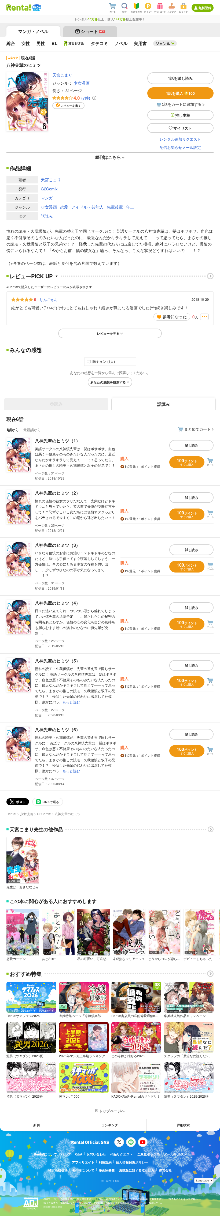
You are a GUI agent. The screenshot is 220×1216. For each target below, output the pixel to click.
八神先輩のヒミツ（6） (57, 729)
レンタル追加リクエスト (180, 139)
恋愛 (64, 207)
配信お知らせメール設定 (180, 147)
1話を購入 (180, 93)
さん (48, 299)
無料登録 (205, 7)
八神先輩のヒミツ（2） (57, 493)
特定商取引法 (58, 1170)
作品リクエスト (121, 1154)
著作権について (83, 1170)
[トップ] (18, 7)
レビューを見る (108, 333)
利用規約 (105, 1162)
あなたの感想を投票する (108, 382)
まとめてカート (197, 429)
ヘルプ (66, 1154)
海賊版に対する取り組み (137, 1170)
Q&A (78, 1154)
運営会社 (165, 1170)
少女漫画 (82, 83)
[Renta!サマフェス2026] (36, 7)
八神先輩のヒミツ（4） (57, 603)
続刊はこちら (108, 157)
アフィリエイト (83, 1162)
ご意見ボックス (148, 1154)
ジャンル (162, 43)
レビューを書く (70, 106)
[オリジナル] (74, 43)
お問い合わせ (96, 1154)
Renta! (11, 813)
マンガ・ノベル (33, 31)
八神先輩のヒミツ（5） (57, 661)
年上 (130, 207)
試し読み (191, 445)
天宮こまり (62, 75)
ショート (93, 31)
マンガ (47, 198)
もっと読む (71, 702)
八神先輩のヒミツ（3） (57, 545)
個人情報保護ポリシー (132, 1162)
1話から (12, 429)
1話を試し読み (180, 78)
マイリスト (182, 128)
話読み (47, 216)
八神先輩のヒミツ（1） (57, 441)
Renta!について (45, 1154)
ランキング (110, 1125)
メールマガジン (175, 1154)
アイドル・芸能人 (87, 207)
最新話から (32, 429)
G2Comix (49, 188)
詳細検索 (183, 1125)
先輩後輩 (115, 207)
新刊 (36, 1125)
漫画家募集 (107, 1170)
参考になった (175, 316)
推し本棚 (182, 115)
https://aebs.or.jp (52, 1207)
